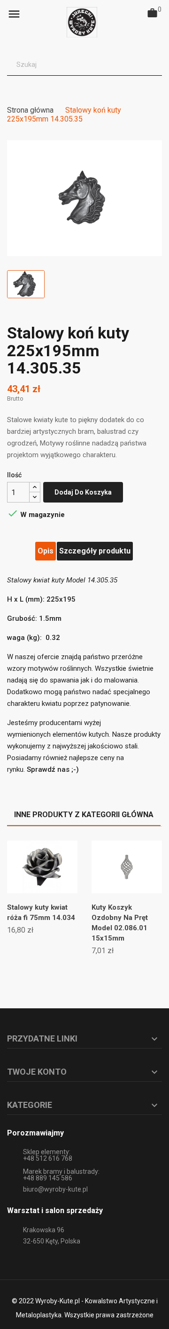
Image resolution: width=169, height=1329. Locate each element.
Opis (46, 550)
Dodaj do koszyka (83, 492)
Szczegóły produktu (95, 550)
